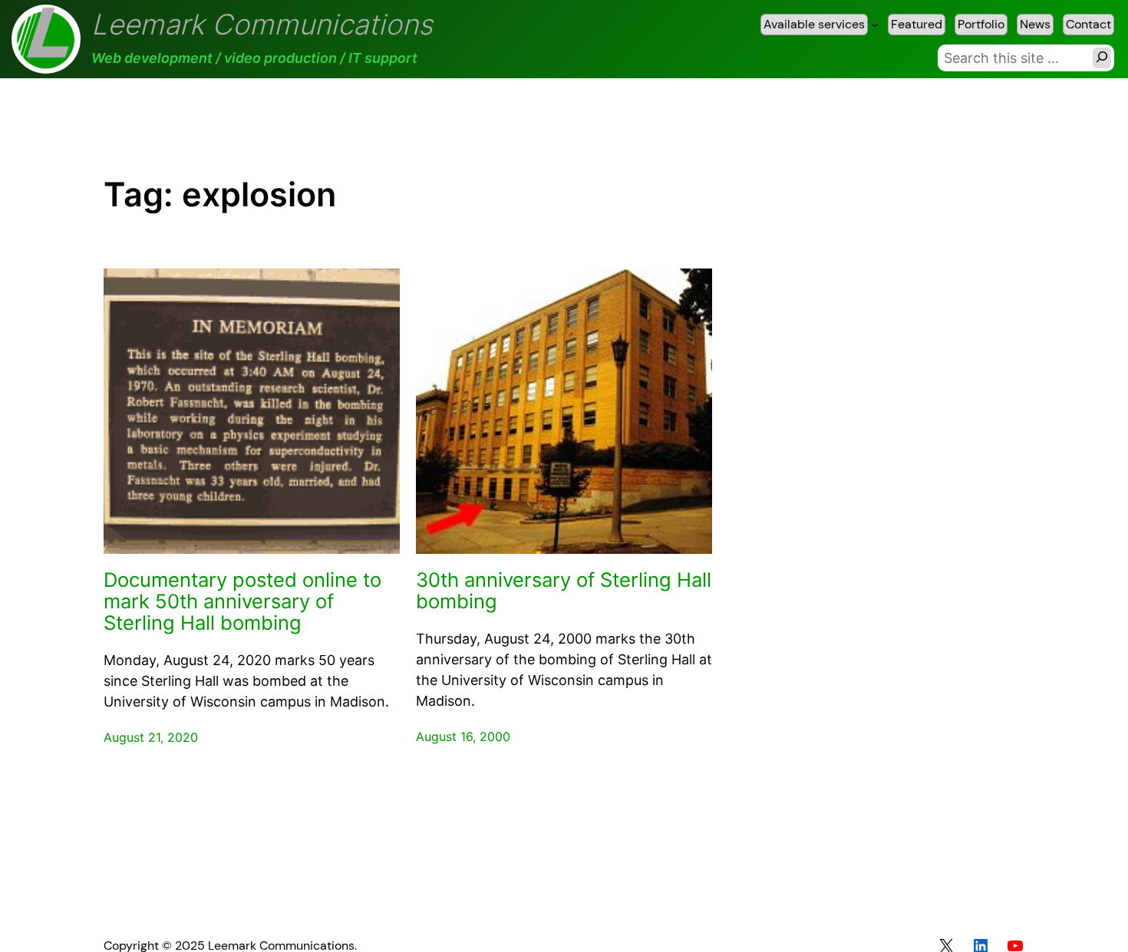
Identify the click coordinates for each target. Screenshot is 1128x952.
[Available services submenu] (875, 24)
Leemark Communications (262, 24)
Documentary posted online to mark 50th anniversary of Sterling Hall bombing (242, 601)
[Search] (1102, 58)
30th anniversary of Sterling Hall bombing (563, 590)
